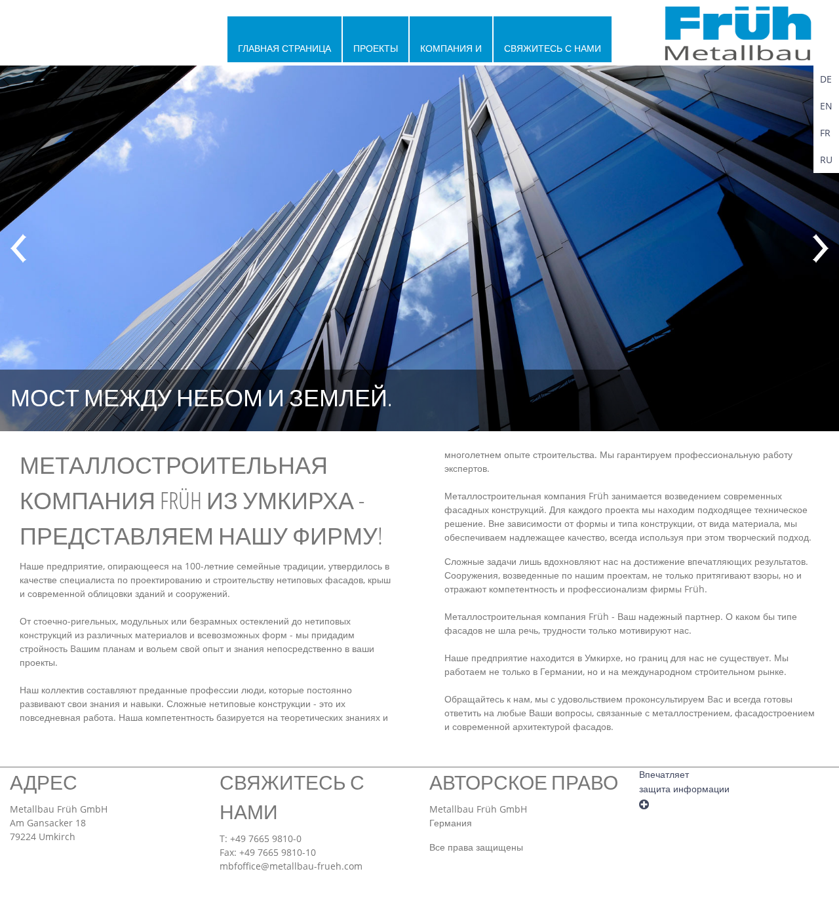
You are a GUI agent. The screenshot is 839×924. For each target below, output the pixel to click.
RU (826, 159)
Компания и (451, 48)
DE (826, 79)
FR (825, 132)
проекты (375, 48)
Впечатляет (664, 774)
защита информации (684, 789)
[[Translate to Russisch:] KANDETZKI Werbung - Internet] (644, 803)
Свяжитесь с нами (552, 48)
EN (826, 106)
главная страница (284, 48)
